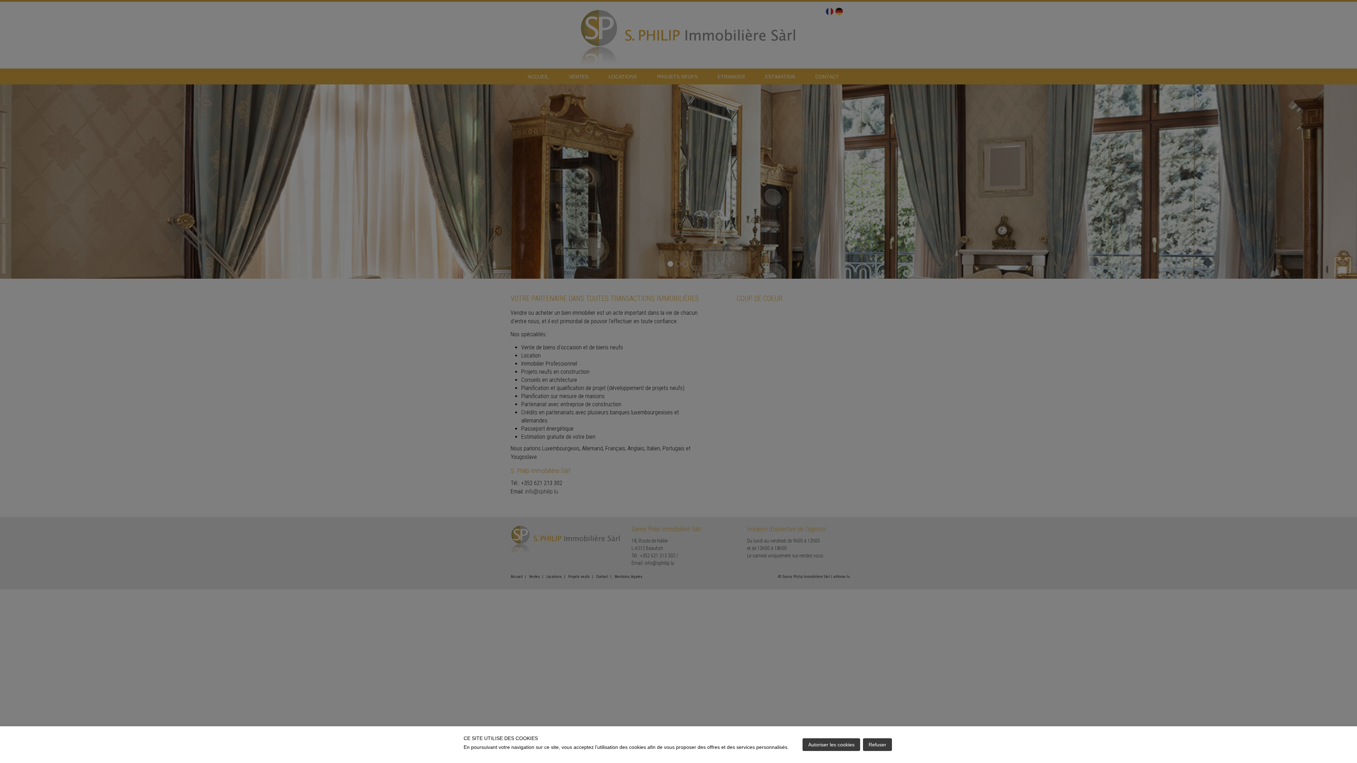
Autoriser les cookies (831, 744)
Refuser (877, 744)
